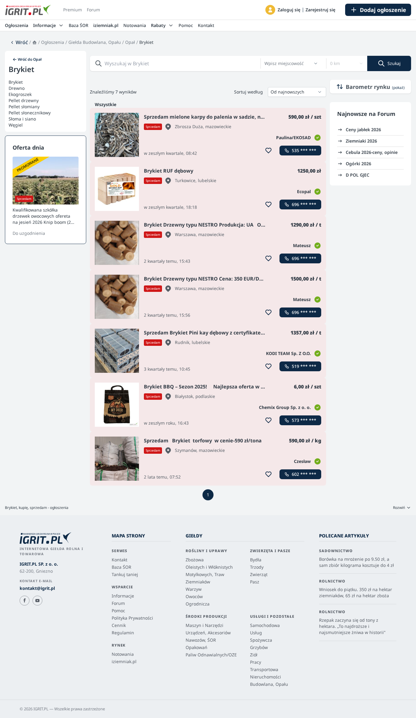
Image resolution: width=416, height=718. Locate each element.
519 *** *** (304, 366)
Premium (72, 10)
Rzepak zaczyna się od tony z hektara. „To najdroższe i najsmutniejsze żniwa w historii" (352, 626)
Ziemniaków (198, 582)
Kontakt (206, 25)
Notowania (134, 25)
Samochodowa (265, 625)
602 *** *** (304, 474)
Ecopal (304, 191)
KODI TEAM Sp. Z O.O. (288, 353)
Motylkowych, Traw (205, 574)
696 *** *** (304, 204)
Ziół (253, 655)
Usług (256, 633)
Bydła (255, 560)
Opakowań (196, 647)
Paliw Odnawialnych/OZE (211, 655)
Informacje (123, 596)
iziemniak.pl (105, 25)
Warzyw (194, 589)
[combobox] (287, 63)
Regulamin (123, 633)
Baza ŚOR (78, 25)
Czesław (302, 461)
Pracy (255, 662)
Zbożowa (195, 560)
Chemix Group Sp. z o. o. (285, 407)
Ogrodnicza (198, 604)
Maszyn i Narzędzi (204, 625)
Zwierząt (259, 574)
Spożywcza (261, 640)
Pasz (254, 582)
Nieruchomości (265, 677)
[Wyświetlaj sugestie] (316, 63)
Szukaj (394, 63)
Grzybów (259, 647)
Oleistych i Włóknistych (209, 567)
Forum (93, 10)
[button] (270, 10)
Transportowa (264, 669)
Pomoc (186, 25)
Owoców (194, 596)
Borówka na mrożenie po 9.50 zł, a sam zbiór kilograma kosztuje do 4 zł (356, 562)
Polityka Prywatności (132, 618)
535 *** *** (304, 150)
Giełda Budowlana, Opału (94, 42)
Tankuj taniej (125, 574)
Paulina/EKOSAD (293, 137)
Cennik (119, 625)
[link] (19, 42)
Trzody (257, 567)
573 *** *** (304, 420)
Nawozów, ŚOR (201, 640)
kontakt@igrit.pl (37, 588)
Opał (130, 42)
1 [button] (208, 495)
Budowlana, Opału (269, 684)
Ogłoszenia (16, 25)
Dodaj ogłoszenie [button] (383, 9)
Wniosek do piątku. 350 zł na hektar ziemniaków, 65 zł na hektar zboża (355, 592)
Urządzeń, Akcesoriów (208, 633)
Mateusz (302, 245)
